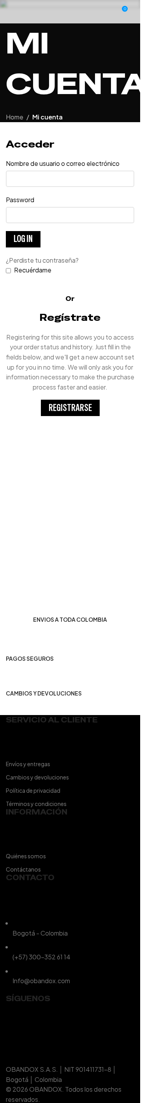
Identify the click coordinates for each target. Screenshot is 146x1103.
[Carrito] (134, 12)
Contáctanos (23, 869)
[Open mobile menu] (9, 12)
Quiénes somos (26, 855)
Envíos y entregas (28, 763)
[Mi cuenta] (107, 12)
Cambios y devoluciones (37, 777)
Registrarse (70, 408)
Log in (23, 239)
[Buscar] (20, 12)
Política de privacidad (33, 790)
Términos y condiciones (36, 803)
